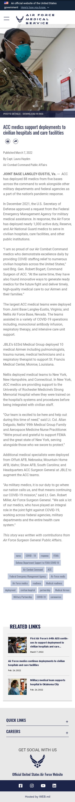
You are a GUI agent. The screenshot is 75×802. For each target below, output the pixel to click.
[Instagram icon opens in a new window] (32, 786)
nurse (18, 555)
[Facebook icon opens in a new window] (21, 786)
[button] (35, 7)
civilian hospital (28, 590)
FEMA (56, 555)
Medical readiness (54, 583)
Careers (13, 731)
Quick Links (16, 720)
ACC (49, 569)
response (45, 555)
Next (67, 71)
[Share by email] (15, 141)
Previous (7, 71)
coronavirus (56, 597)
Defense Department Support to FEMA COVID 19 (37, 562)
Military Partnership (23, 597)
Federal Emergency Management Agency (28, 576)
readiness (37, 583)
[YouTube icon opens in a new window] (43, 786)
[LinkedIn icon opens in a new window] (54, 786)
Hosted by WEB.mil (37, 796)
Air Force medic (58, 576)
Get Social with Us (38, 750)
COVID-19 (41, 597)
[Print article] (7, 141)
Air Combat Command (33, 569)
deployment (10, 590)
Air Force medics (20, 583)
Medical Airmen (62, 590)
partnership (45, 590)
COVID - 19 (31, 555)
